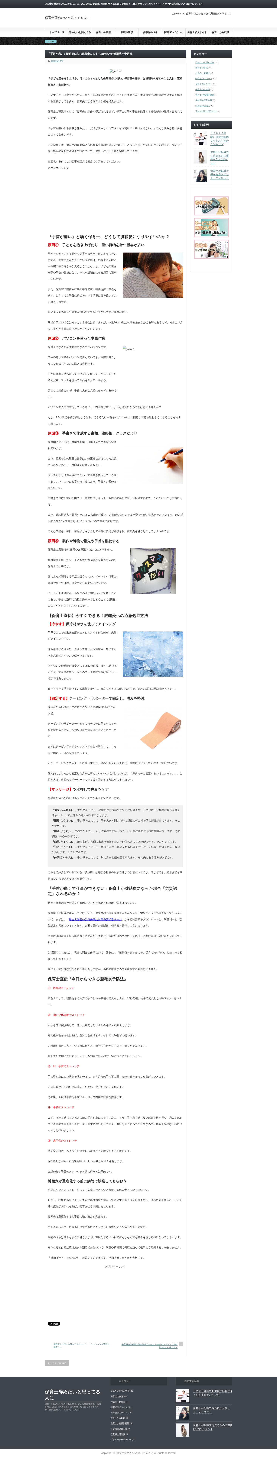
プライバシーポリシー (205, 111)
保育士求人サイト (197, 32)
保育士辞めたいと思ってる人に (67, 18)
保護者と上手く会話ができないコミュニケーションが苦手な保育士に (81, 1345)
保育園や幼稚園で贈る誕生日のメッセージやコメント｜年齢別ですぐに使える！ (150, 1345)
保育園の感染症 (202, 106)
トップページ (56, 32)
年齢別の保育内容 (203, 100)
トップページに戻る (57, 1363)
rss (230, 4)
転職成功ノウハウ (174, 32)
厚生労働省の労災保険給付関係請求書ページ (95, 919)
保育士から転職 (220, 32)
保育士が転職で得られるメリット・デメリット (219, 174)
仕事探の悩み (150, 32)
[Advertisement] (115, 203)
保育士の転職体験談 (204, 95)
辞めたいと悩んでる (80, 32)
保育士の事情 (103, 32)
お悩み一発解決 (202, 73)
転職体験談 (127, 32)
